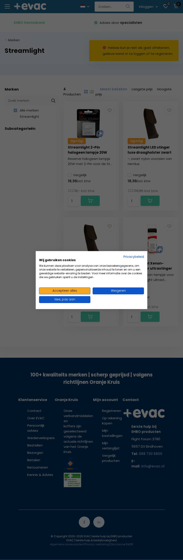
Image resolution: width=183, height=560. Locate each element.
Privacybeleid (133, 256)
